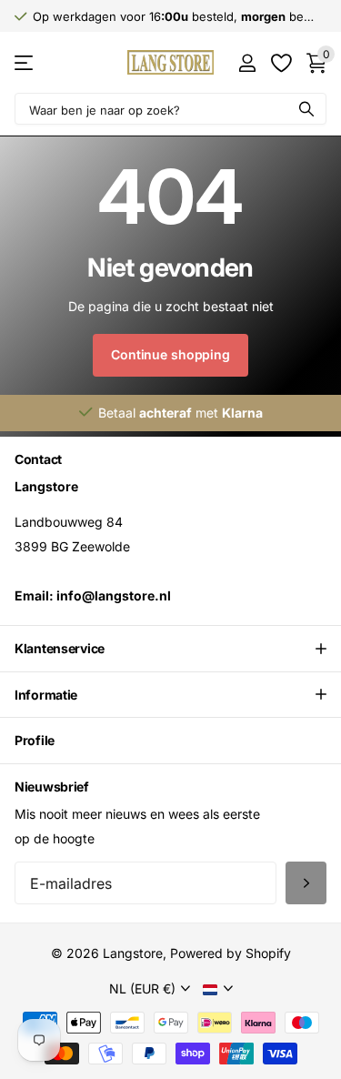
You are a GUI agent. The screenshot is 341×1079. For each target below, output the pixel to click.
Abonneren (306, 883)
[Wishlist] (280, 63)
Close (170, 648)
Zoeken (306, 109)
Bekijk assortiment (25, 62)
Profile (35, 740)
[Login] (247, 63)
